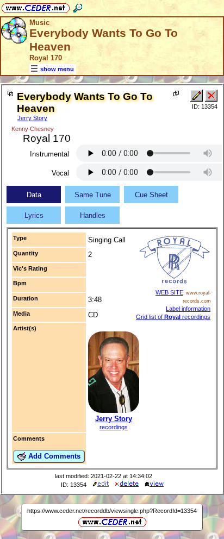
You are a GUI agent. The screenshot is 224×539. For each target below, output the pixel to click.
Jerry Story (32, 118)
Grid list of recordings (173, 317)
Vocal (60, 173)
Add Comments (53, 456)
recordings (113, 427)
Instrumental (49, 154)
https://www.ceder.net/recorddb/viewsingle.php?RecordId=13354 (112, 510)
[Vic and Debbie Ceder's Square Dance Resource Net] (35, 6)
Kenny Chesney (32, 129)
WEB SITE (169, 292)
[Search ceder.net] (77, 6)
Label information (188, 308)
